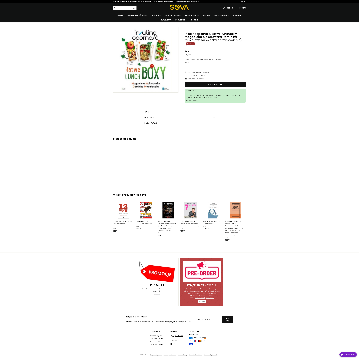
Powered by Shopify (210, 355)
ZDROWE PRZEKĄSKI (173, 15)
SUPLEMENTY (166, 20)
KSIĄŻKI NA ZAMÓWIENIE (137, 15)
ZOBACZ (157, 295)
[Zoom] (145, 59)
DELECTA (206, 15)
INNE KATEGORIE (192, 15)
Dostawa (200, 59)
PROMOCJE (193, 20)
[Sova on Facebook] (174, 344)
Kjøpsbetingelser (156, 336)
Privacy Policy (155, 341)
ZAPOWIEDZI (156, 15)
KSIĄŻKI (120, 15)
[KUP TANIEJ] (157, 271)
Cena (187, 51)
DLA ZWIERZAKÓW (221, 15)
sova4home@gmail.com (204, 298)
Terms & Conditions (157, 344)
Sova (143, 194)
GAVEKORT (238, 15)
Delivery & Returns (156, 339)
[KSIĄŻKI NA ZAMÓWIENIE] (202, 271)
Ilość (187, 63)
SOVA (187, 46)
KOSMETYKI (180, 20)
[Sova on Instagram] (171, 344)
